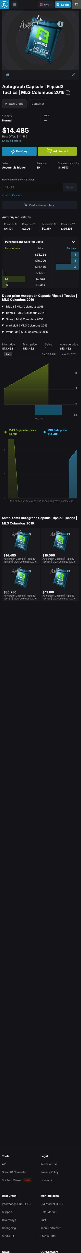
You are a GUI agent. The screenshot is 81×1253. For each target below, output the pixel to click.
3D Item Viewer (12, 1180)
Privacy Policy (49, 1172)
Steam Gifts (47, 1236)
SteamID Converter (14, 1172)
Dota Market (48, 1212)
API (4, 1164)
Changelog (9, 1228)
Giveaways (9, 1220)
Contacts (46, 1180)
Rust (43, 1220)
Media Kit (8, 1236)
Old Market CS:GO (52, 1204)
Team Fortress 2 (50, 1228)
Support (7, 1212)
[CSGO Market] (4, 4)
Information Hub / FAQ (16, 1204)
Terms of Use (48, 1164)
